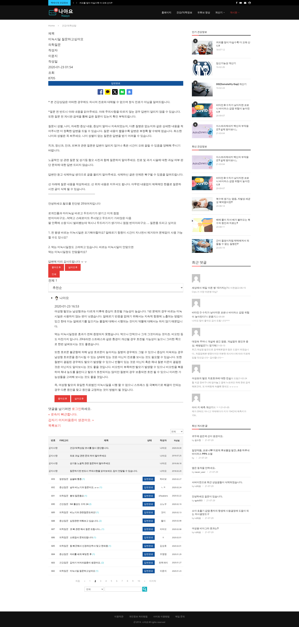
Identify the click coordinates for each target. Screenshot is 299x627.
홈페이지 (166, 12)
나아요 (198, 486)
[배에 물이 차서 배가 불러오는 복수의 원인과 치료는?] (202, 225)
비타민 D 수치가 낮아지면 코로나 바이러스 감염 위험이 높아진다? (233, 108)
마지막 (152, 580)
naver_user (200, 472)
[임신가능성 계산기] (202, 68)
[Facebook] (236, 3)
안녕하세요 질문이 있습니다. (207, 496)
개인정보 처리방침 (138, 616)
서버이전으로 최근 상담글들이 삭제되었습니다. (217, 482)
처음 (77, 580)
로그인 (76, 409)
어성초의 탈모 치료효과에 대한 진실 (211, 378)
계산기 (219, 12)
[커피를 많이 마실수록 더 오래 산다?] (202, 48)
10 (139, 580)
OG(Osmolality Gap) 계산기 (231, 84)
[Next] (76, 3)
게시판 (233, 12)
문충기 (212, 316)
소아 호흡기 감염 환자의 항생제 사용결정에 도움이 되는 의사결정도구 (220, 512)
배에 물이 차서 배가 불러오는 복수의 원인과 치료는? (233, 221)
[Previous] (73, 3)
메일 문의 (180, 616)
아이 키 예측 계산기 (202, 407)
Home (51, 25)
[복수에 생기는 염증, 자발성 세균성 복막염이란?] (202, 204)
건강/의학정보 (184, 12)
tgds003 (198, 500)
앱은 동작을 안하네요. (203, 468)
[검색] (144, 589)
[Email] (245, 3)
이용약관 (118, 616)
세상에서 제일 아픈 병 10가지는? (210, 287)
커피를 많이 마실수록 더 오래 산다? (95, 3)
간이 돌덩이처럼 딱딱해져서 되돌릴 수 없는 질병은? (232, 242)
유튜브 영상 (203, 12)
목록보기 (54, 425)
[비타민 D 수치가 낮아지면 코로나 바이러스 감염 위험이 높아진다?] (202, 110)
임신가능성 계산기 (226, 63)
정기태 (212, 345)
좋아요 (56, 267)
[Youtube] (240, 3)
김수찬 (198, 440)
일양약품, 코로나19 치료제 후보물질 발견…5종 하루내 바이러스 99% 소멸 (221, 452)
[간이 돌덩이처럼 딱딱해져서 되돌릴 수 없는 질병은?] (202, 246)
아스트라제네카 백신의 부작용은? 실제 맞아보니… (232, 128)
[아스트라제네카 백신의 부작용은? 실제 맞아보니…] (202, 131)
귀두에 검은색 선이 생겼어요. (207, 436)
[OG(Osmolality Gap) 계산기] (202, 89)
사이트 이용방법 (161, 616)
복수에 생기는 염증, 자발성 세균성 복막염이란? (233, 200)
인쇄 (54, 274)
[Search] (249, 13)
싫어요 (72, 267)
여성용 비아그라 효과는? (205, 528)
